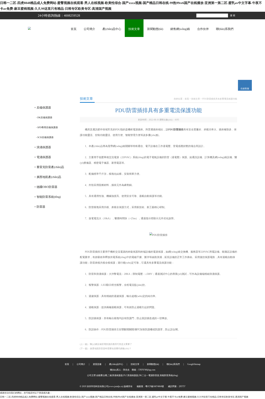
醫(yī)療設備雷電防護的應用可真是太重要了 (111, 344)
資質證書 (97, 364)
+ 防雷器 (39, 206)
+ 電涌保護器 (42, 157)
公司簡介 (89, 28)
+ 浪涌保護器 (42, 147)
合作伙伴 (203, 28)
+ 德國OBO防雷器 (45, 186)
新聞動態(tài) (155, 28)
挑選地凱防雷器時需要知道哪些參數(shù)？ (110, 348)
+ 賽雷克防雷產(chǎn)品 (49, 167)
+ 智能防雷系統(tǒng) (47, 196)
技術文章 (134, 28)
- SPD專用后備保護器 (47, 127)
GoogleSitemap (193, 364)
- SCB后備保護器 (45, 137)
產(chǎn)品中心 (111, 28)
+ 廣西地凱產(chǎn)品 (47, 176)
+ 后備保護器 (42, 107)
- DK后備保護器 (44, 117)
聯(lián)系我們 (224, 28)
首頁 (73, 28)
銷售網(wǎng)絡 (180, 28)
